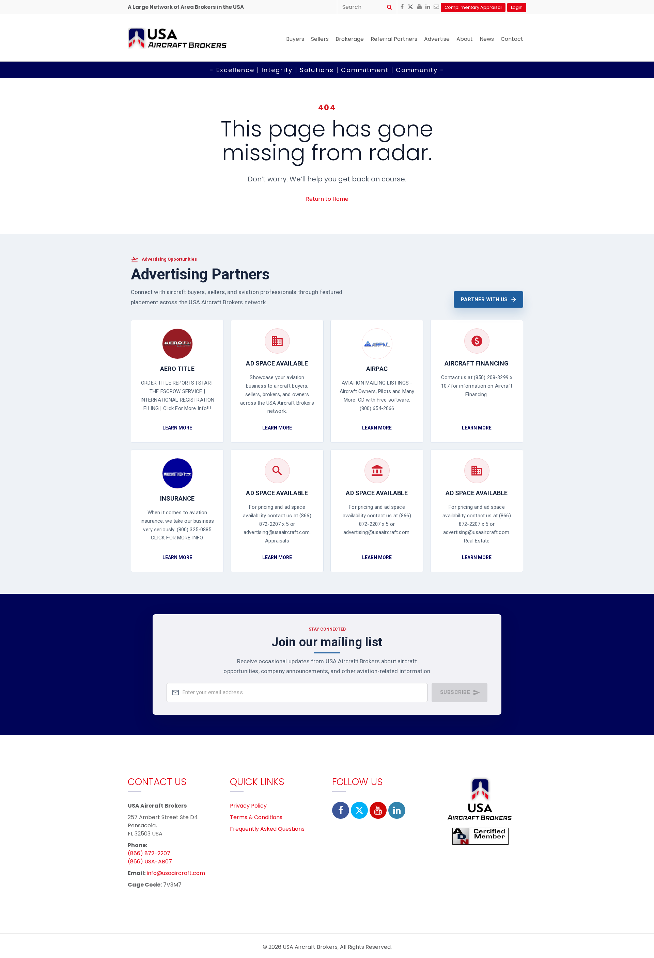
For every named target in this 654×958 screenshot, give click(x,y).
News (487, 39)
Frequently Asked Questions (267, 829)
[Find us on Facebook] (402, 7)
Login (517, 7)
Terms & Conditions (256, 817)
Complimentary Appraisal (473, 7)
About (464, 39)
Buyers (295, 39)
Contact (512, 39)
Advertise (437, 39)
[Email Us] (436, 7)
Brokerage (350, 39)
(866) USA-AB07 (150, 861)
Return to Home (327, 199)
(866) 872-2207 (149, 853)
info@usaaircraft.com (176, 873)
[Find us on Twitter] (410, 7)
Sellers (320, 39)
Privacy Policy (248, 806)
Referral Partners (394, 39)
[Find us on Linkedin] (427, 7)
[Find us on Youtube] (419, 7)
